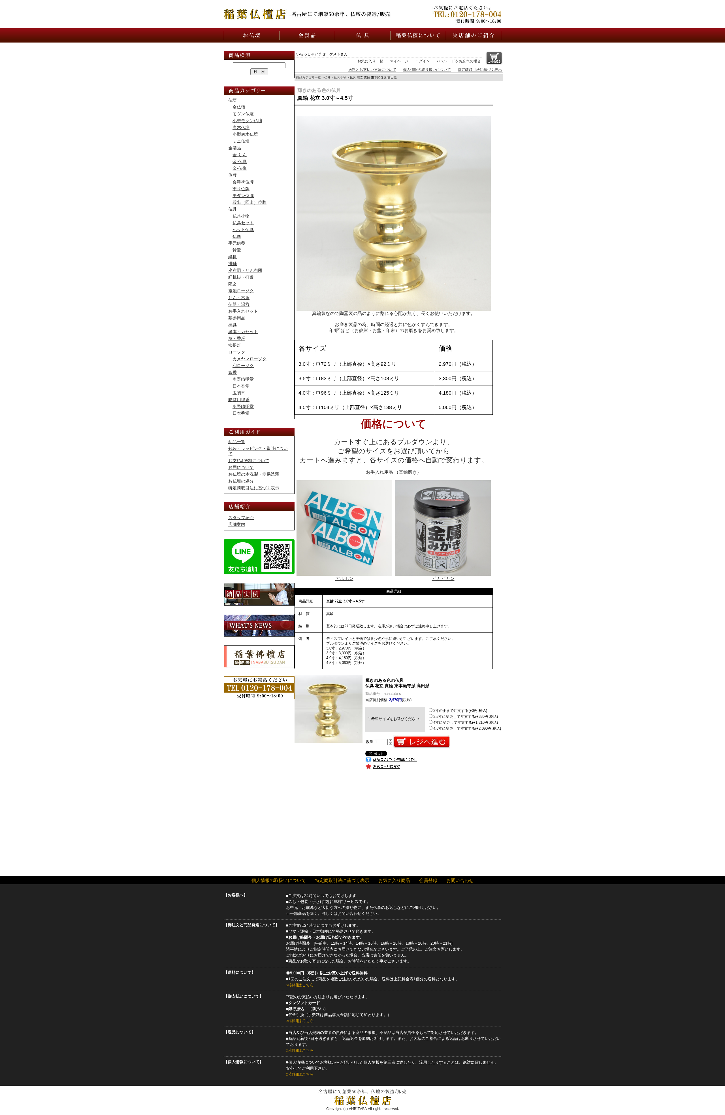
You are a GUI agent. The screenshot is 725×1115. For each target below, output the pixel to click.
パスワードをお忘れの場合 (459, 61)
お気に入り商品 (394, 880)
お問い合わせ (460, 880)
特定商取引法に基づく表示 (480, 69)
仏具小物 (340, 77)
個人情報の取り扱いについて (427, 69)
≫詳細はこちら (300, 985)
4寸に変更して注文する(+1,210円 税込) (465, 722)
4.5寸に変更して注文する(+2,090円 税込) (467, 728)
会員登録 (428, 880)
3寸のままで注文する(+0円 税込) (460, 710)
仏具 (327, 77)
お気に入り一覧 (370, 61)
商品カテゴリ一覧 (308, 77)
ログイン (422, 61)
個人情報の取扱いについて (278, 880)
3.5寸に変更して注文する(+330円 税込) (465, 716)
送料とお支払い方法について (372, 69)
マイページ (399, 61)
